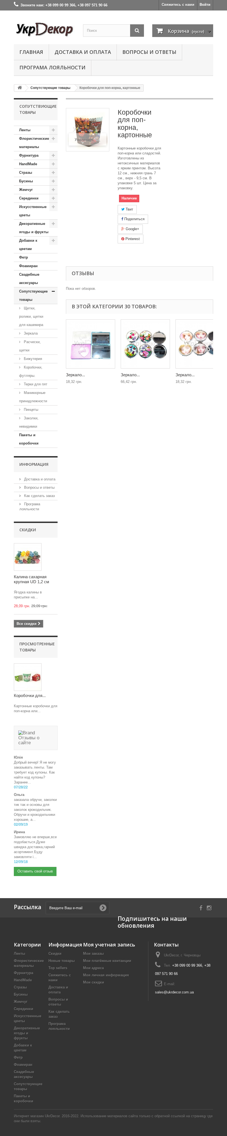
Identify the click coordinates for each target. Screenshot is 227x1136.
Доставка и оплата (83, 52)
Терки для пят (35, 384)
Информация (33, 464)
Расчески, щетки (30, 346)
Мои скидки (93, 982)
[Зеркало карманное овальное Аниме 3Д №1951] (200, 344)
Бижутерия (32, 359)
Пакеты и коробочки (28, 439)
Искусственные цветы (33, 211)
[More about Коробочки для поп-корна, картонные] (28, 677)
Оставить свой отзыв (35, 871)
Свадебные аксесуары (29, 278)
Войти (205, 4)
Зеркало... (75, 374)
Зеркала (30, 333)
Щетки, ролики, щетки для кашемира (31, 316)
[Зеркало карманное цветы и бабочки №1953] (145, 344)
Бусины (26, 181)
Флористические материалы (34, 142)
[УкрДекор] (44, 29)
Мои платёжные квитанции (107, 961)
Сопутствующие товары (33, 295)
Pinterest (132, 239)
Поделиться (134, 219)
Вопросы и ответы (149, 52)
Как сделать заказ (39, 496)
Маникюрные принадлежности (33, 397)
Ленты (24, 130)
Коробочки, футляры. (30, 371)
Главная (31, 52)
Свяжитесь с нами (178, 4)
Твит (129, 209)
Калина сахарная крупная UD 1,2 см (31, 579)
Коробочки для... (30, 695)
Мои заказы (93, 953)
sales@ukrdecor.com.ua (174, 992)
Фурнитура (28, 155)
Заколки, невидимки (28, 422)
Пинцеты (30, 409)
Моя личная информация (106, 975)
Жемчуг (26, 190)
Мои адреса (93, 968)
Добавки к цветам (28, 244)
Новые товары (61, 961)
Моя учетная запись (109, 944)
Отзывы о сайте (28, 740)
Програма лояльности (52, 67)
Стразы (25, 172)
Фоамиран (28, 266)
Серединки (28, 198)
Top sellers (57, 968)
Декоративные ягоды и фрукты (33, 228)
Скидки (27, 529)
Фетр (23, 257)
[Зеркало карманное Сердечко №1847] (90, 344)
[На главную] (19, 88)
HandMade (28, 164)
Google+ (132, 229)
